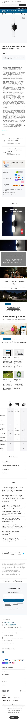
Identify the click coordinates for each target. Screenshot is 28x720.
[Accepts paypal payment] (22, 659)
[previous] (3, 294)
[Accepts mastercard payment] (19, 659)
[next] (24, 294)
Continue (22, 5)
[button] (24, 2)
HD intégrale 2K (7, 338)
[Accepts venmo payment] (6, 662)
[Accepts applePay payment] (9, 659)
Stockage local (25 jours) (20, 341)
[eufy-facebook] (5, 690)
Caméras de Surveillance (8, 580)
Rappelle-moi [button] (14, 717)
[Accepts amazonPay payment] (3, 659)
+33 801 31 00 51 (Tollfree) (9, 625)
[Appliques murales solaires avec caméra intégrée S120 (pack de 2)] (13, 152)
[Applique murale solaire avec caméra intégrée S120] (13, 141)
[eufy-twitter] (8, 690)
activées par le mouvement (13, 310)
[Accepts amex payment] (6, 659)
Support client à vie (8, 642)
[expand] (23, 57)
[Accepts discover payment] (13, 659)
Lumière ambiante (17, 303)
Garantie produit (8, 639)
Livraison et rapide (8, 634)
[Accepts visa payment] (9, 662)
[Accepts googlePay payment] (16, 659)
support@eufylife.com (9, 621)
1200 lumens (8, 303)
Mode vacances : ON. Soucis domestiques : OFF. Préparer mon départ (13, 11)
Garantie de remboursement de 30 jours (13, 637)
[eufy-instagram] (3, 690)
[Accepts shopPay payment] (3, 662)
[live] (5, 14)
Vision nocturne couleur (7, 341)
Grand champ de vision (18, 338)
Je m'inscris (13, 599)
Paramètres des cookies (13, 711)
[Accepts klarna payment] (13, 662)
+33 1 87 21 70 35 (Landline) (10, 623)
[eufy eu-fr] (13, 14)
